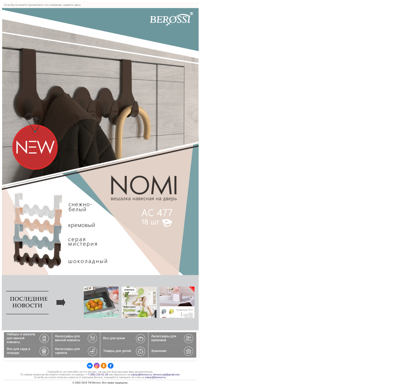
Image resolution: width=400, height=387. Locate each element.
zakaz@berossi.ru (141, 374)
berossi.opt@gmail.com (166, 374)
